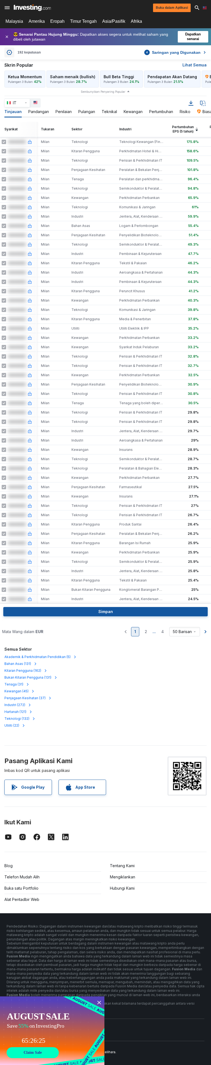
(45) (16, 691)
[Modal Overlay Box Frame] (52, 1030)
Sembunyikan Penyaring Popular (103, 91)
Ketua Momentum (25, 76)
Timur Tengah (83, 21)
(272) (14, 705)
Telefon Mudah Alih (22, 877)
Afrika (136, 21)
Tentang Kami (122, 865)
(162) (22, 670)
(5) (37, 657)
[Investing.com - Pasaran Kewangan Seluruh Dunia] (32, 7)
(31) (13, 684)
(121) (15, 712)
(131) (17, 664)
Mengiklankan (122, 877)
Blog (8, 865)
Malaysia (14, 21)
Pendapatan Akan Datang (172, 76)
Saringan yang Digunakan (173, 52)
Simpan (105, 611)
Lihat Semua (194, 65)
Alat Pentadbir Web (21, 899)
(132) (16, 718)
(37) (25, 698)
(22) (11, 725)
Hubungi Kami (122, 888)
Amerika (37, 21)
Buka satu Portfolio (21, 888)
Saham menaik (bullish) (72, 76)
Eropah (57, 21)
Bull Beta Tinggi (119, 76)
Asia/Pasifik (113, 21)
